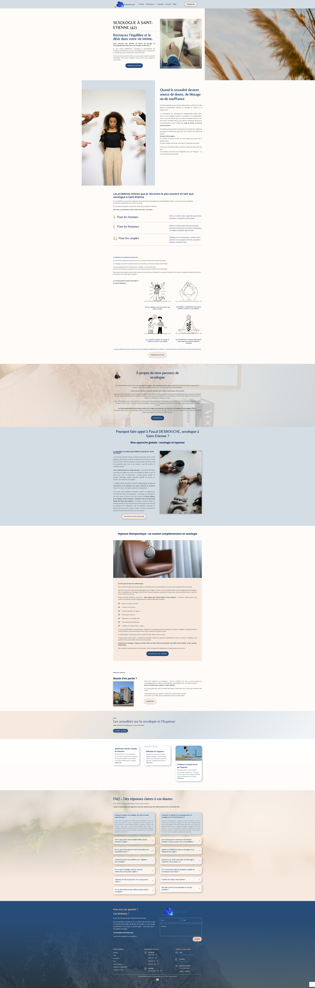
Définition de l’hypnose (155, 751)
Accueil (141, 4)
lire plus (118, 762)
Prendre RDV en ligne (134, 65)
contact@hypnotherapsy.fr (186, 955)
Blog (174, 4)
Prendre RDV (191, 4)
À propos (160, 4)
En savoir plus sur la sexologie (134, 516)
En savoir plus (157, 418)
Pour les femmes (127, 217)
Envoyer (197, 939)
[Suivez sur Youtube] (157, 979)
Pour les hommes (128, 226)
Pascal (119, 754)
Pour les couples (129, 238)
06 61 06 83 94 (183, 961)
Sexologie (132, 754)
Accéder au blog (120, 731)
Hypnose (163, 754)
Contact (168, 4)
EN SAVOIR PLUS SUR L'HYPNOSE (157, 653)
